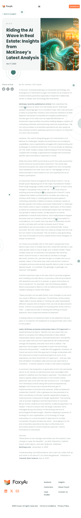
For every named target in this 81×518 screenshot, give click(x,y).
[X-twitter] (11, 491)
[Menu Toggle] (39, 6)
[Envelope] (17, 491)
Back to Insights (10, 14)
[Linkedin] (5, 491)
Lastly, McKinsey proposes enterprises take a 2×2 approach (43, 329)
